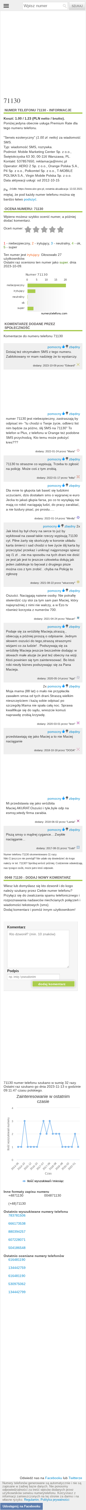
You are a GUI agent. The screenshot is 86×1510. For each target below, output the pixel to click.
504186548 (17, 1248)
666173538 (17, 1223)
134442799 (17, 1292)
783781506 (17, 1215)
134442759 (17, 1268)
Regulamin (31, 1499)
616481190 (16, 1260)
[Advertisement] (39, 50)
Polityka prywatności (55, 1499)
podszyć (30, 199)
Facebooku (53, 1478)
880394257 (17, 1231)
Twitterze (75, 1478)
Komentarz (16, 927)
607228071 (17, 1240)
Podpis (13, 971)
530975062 (17, 1284)
